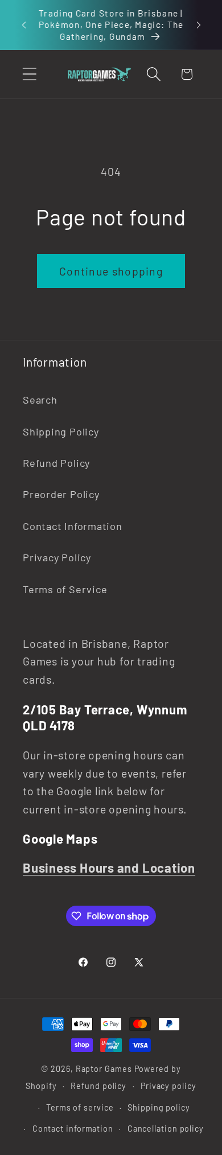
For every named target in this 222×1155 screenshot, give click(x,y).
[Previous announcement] (23, 24)
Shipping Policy (61, 431)
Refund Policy (56, 463)
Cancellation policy (166, 1128)
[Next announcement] (198, 24)
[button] (29, 74)
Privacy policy (168, 1086)
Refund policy (98, 1086)
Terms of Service (65, 589)
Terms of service (80, 1107)
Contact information (72, 1128)
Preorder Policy (61, 494)
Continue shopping (111, 271)
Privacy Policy (57, 557)
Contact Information (72, 526)
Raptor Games (104, 1069)
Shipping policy (159, 1107)
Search (40, 399)
